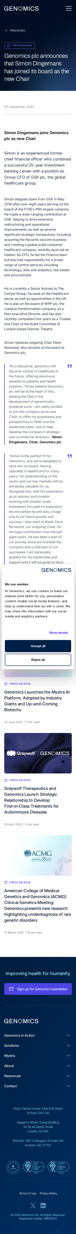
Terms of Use (28, 1193)
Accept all (38, 646)
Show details (58, 632)
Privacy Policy (48, 1193)
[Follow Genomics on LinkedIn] (43, 1205)
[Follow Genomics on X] (32, 1205)
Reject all (38, 659)
